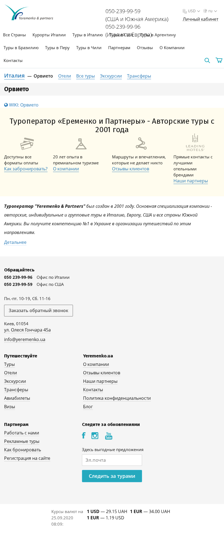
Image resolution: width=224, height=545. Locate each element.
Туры (9, 364)
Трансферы (139, 76)
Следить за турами (112, 476)
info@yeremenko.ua (24, 339)
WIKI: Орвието (23, 105)
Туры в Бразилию (21, 47)
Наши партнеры (190, 181)
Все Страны (14, 34)
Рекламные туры (21, 441)
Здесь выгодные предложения (112, 449)
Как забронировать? (26, 169)
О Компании (172, 47)
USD (192, 10)
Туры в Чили (89, 47)
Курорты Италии (49, 34)
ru (210, 10)
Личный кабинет (200, 19)
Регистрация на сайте (27, 458)
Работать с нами (21, 433)
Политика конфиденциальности (117, 398)
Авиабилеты (17, 398)
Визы (9, 407)
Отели (64, 76)
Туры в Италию (87, 34)
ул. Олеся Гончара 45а (27, 330)
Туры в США (121, 34)
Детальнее (15, 242)
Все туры (85, 76)
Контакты (13, 60)
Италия (14, 75)
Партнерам (119, 47)
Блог (88, 407)
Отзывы (145, 47)
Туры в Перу (57, 47)
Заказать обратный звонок (38, 310)
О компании (66, 169)
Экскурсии (111, 76)
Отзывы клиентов (130, 169)
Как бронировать (22, 450)
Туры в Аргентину (158, 34)
